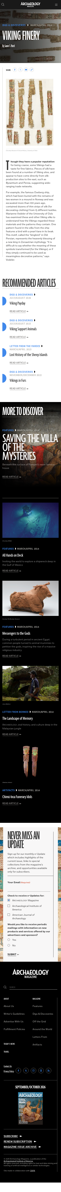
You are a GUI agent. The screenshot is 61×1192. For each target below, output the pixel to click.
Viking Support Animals (23, 329)
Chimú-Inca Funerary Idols (17, 797)
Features (37, 1006)
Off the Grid (39, 1021)
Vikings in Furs (18, 380)
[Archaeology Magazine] (30, 978)
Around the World (42, 1029)
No (14, 945)
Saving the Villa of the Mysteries (30, 447)
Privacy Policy (9, 1071)
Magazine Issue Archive (20, 1146)
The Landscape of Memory (17, 718)
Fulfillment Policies (14, 1029)
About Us (9, 1006)
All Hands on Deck (12, 555)
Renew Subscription (18, 1141)
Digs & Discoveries (14, 25)
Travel (6, 1051)
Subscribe (11, 1136)
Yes (14, 940)
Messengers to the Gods (16, 633)
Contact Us (8, 1066)
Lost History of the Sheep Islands (28, 354)
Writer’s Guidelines (14, 1014)
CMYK (32, 1171)
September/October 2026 (30, 1087)
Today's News (9, 1044)
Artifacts (37, 1044)
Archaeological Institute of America (27, 907)
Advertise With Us (13, 1021)
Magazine (25, 900)
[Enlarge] (49, 82)
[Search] (5, 987)
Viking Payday (17, 303)
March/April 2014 (41, 25)
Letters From (40, 1037)
